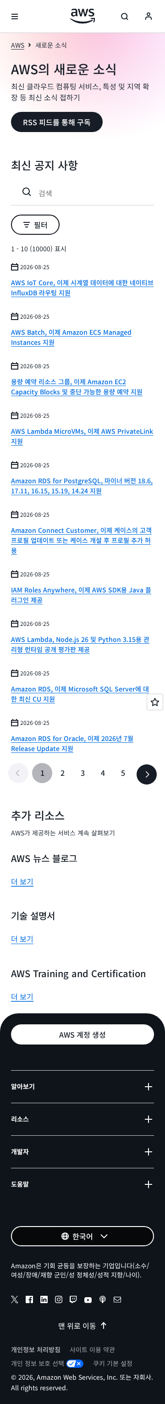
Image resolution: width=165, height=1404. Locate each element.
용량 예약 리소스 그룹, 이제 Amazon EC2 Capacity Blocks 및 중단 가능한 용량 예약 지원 (77, 386)
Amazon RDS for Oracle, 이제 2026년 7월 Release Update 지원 (72, 743)
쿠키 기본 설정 (112, 1363)
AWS (17, 45)
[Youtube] (88, 1301)
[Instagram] (58, 1301)
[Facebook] (29, 1301)
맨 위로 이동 (77, 1325)
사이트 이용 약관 (92, 1349)
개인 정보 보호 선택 (37, 1363)
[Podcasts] (102, 1301)
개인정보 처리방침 (35, 1349)
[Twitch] (73, 1301)
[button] (57, 122)
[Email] (117, 1301)
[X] (14, 1301)
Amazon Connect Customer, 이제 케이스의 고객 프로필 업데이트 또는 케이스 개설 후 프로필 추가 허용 (81, 540)
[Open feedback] (155, 702)
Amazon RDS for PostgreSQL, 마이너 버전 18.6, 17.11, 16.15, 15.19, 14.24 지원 (82, 485)
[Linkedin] (44, 1301)
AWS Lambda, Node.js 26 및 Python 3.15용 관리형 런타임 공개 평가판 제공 (80, 644)
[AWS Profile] (148, 16)
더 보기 (22, 881)
